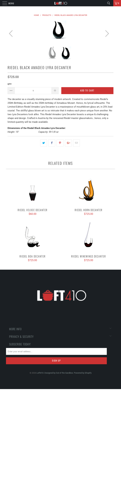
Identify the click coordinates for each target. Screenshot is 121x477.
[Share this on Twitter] (43, 142)
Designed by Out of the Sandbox (58, 373)
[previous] (11, 33)
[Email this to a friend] (76, 142)
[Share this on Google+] (68, 142)
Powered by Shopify (83, 373)
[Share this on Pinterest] (60, 142)
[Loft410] (60, 3)
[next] (106, 33)
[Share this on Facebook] (51, 142)
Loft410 (40, 373)
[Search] (110, 3)
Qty (10, 84)
